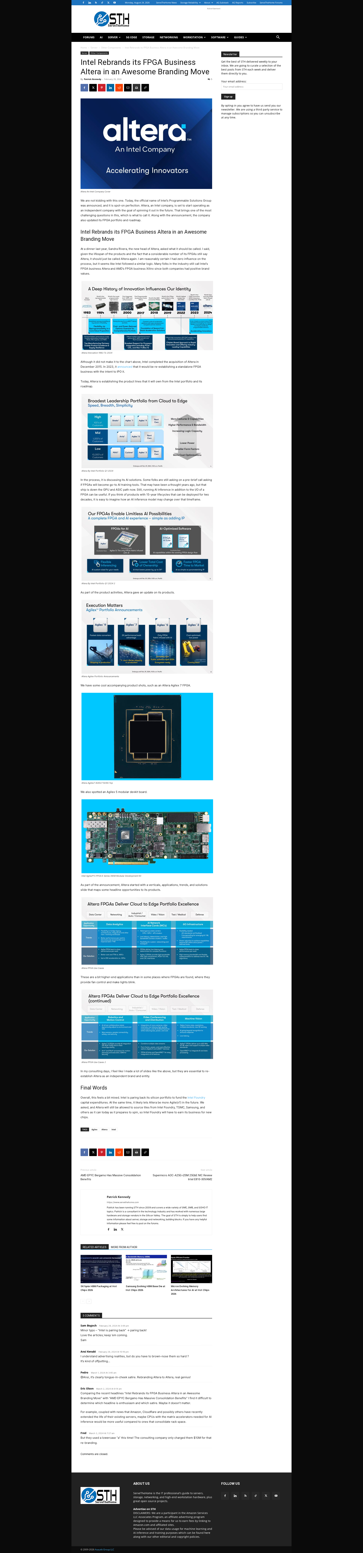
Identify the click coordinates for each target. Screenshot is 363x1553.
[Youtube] (114, 2)
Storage (148, 37)
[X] (108, 2)
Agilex (94, 1129)
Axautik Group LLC (104, 1549)
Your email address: (234, 81)
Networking (169, 37)
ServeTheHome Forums (271, 2)
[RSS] (96, 2)
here (207, 1533)
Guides (239, 37)
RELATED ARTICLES (94, 1247)
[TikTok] (102, 2)
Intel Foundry (196, 1097)
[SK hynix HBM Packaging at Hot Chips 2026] (101, 1269)
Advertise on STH (144, 1509)
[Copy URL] (145, 87)
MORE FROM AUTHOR (124, 1247)
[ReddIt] (119, 87)
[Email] (128, 87)
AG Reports (237, 2)
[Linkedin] (89, 2)
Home (84, 47)
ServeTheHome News (166, 2)
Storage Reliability (189, 2)
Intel (114, 1129)
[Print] (136, 87)
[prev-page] (83, 1301)
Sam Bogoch (89, 1325)
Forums (89, 37)
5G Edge (131, 37)
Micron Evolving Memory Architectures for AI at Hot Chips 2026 (190, 1290)
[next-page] (89, 1301)
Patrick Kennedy (92, 79)
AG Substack (222, 2)
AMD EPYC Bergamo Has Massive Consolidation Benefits (111, 1177)
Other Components (111, 47)
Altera (104, 1129)
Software (218, 37)
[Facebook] (83, 2)
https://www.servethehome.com (123, 1202)
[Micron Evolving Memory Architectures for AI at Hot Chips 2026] (191, 1269)
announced (124, 366)
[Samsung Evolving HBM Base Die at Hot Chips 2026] (146, 1269)
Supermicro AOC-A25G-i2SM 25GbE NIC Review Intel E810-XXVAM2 (182, 1177)
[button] (277, 37)
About (207, 2)
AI (101, 37)
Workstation (193, 37)
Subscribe (251, 2)
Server (113, 37)
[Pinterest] (101, 87)
